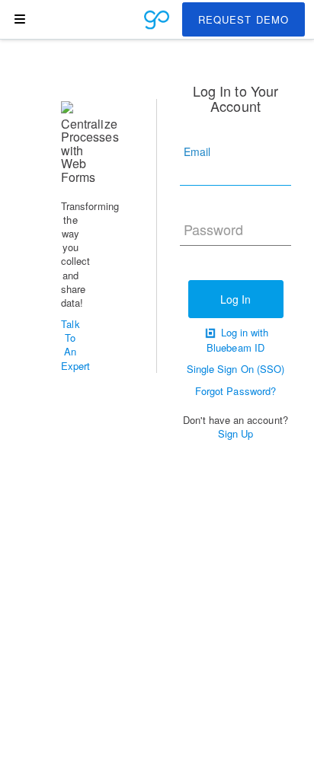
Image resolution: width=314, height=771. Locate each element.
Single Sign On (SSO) (235, 369)
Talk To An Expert (75, 345)
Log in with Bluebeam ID (237, 340)
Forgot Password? (235, 391)
